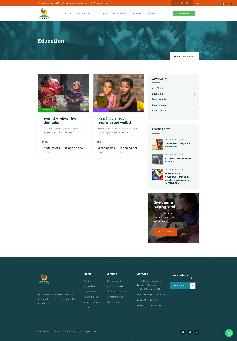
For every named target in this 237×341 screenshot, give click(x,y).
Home (177, 56)
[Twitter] (182, 3)
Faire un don (179, 286)
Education (46, 110)
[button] (229, 333)
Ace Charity (158, 88)
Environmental (159, 99)
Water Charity (159, 110)
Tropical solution (92, 331)
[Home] (44, 13)
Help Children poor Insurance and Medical (114, 120)
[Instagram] (187, 3)
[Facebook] (176, 3)
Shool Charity (159, 104)
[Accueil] (44, 279)
